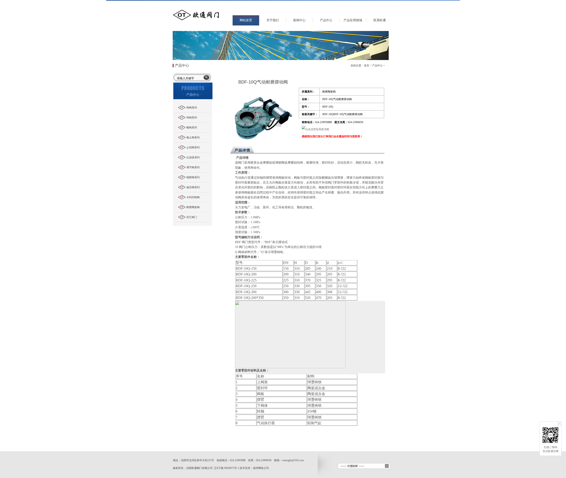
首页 (366, 65)
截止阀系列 (193, 137)
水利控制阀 (193, 197)
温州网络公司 (261, 468)
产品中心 (377, 65)
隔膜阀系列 (193, 177)
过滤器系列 (193, 157)
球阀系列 (191, 117)
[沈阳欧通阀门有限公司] (195, 21)
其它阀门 (191, 217)
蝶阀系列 (191, 127)
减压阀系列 (193, 187)
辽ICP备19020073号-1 (226, 468)
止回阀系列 (193, 147)
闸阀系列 (191, 107)
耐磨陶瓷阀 (193, 207)
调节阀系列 (193, 167)
